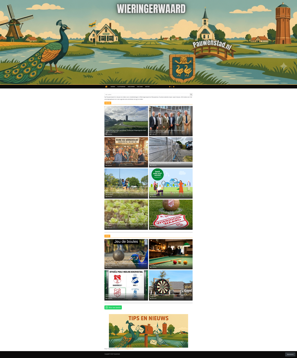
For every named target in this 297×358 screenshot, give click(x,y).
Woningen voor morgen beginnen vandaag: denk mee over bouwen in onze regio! (170, 193)
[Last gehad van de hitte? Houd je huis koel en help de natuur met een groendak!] (126, 215)
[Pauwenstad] (148, 1)
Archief (147, 86)
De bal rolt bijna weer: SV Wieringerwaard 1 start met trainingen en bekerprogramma (125, 295)
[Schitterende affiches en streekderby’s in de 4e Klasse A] (171, 215)
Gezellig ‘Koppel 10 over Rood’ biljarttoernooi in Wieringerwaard (169, 265)
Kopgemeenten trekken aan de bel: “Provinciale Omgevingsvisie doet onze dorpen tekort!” (126, 131)
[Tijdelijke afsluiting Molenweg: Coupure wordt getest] (171, 149)
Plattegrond (121, 86)
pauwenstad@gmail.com (126, 349)
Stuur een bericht (115, 307)
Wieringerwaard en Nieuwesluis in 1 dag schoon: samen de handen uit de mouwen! (126, 193)
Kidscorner (131, 86)
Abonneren (290, 354)
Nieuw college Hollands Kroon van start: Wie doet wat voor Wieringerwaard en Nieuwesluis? (167, 131)
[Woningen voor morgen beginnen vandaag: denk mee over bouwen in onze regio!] (171, 183)
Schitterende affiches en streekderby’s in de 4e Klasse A (166, 225)
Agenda (113, 86)
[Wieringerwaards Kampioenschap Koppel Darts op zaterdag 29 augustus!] (171, 285)
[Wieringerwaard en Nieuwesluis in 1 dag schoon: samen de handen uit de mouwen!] (126, 183)
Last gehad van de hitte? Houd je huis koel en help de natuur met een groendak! (126, 224)
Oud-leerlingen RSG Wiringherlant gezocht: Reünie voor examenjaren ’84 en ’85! (126, 162)
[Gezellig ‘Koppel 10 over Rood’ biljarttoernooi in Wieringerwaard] (171, 254)
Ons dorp (140, 86)
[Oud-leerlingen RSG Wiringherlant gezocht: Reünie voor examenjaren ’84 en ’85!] (126, 152)
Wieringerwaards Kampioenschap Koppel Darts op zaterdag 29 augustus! (168, 295)
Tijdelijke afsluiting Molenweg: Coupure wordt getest (165, 163)
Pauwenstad (117, 354)
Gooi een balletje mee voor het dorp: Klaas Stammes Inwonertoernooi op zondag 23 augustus (126, 264)
